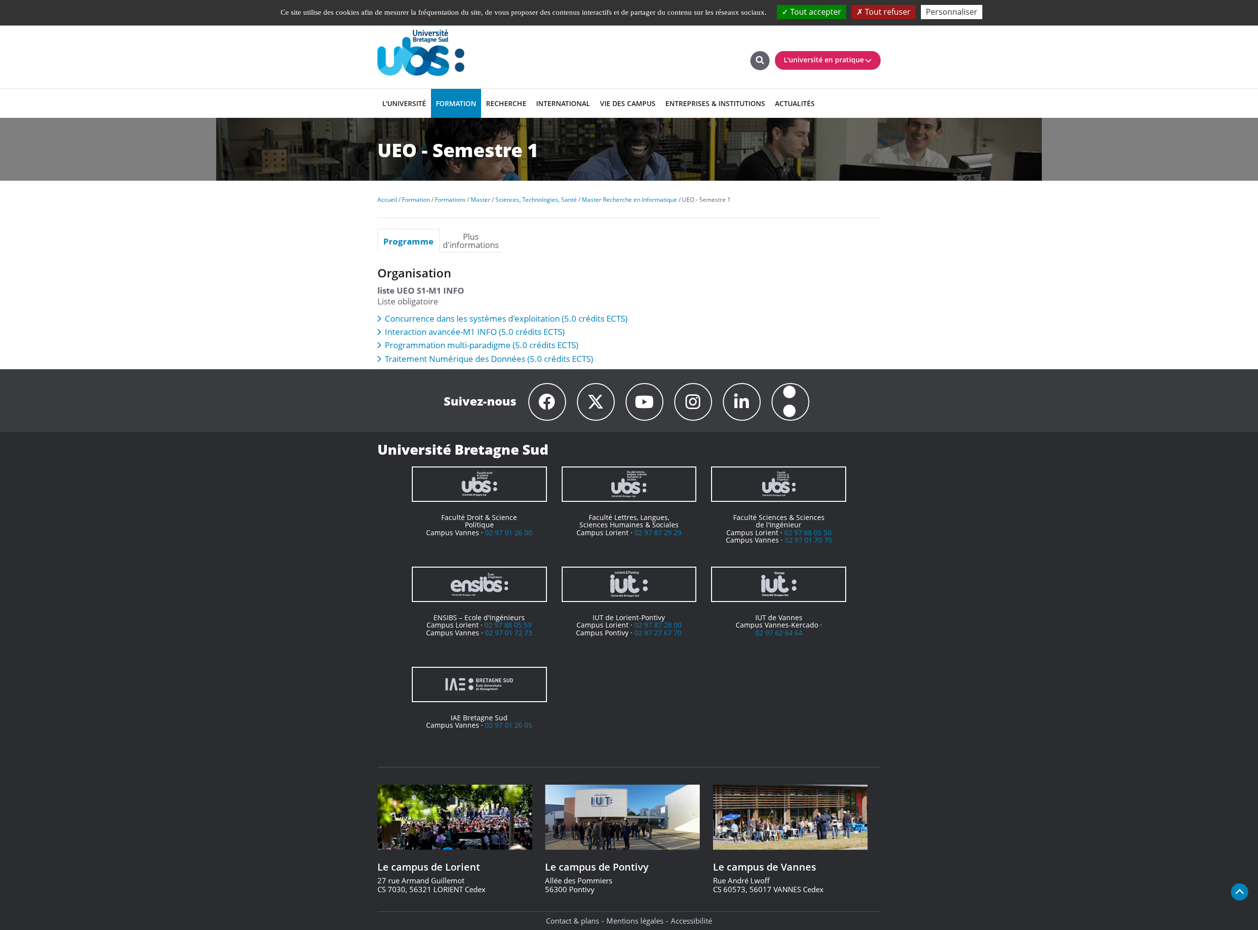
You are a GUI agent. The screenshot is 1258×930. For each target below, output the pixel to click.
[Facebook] (547, 402)
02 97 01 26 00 (508, 532)
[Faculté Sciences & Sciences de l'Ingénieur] (778, 484)
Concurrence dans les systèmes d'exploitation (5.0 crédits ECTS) (506, 318)
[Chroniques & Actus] (790, 402)
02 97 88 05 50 (807, 532)
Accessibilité (691, 921)
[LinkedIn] (742, 402)
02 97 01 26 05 (508, 725)
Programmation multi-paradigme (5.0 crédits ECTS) (481, 345)
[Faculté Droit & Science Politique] (479, 484)
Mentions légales (634, 921)
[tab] (408, 240)
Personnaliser (951, 11)
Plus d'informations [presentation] (471, 240)
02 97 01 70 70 (808, 540)
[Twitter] (596, 402)
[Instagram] (693, 402)
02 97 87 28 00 (658, 625)
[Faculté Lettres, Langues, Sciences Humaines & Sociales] (629, 484)
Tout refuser (887, 11)
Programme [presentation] (408, 241)
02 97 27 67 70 (658, 632)
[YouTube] (644, 402)
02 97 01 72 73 (508, 632)
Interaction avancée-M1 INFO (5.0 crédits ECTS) (475, 331)
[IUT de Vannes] (778, 584)
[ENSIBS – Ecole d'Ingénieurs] (479, 584)
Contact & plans (572, 921)
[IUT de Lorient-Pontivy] (629, 584)
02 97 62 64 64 (778, 632)
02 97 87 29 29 (658, 532)
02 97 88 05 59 (508, 625)
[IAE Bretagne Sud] (479, 684)
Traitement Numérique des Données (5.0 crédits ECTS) (489, 358)
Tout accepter (814, 11)
